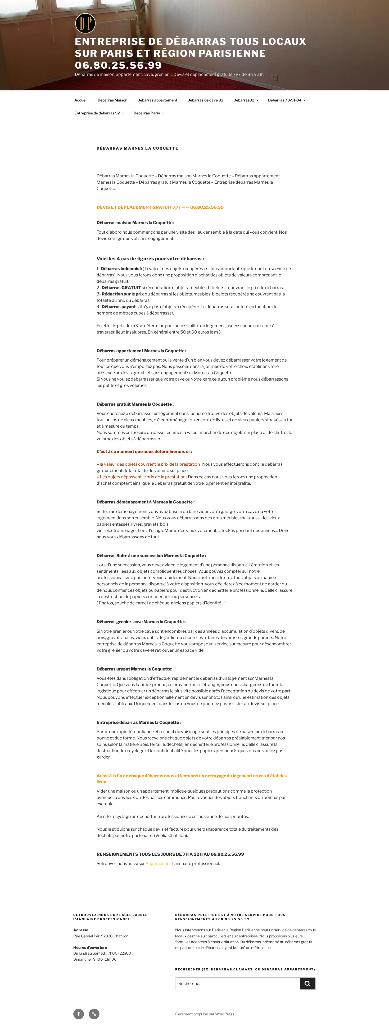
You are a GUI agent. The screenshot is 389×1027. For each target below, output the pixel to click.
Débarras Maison (112, 100)
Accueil (81, 100)
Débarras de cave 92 (205, 100)
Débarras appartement (157, 100)
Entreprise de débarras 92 (97, 113)
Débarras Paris (147, 113)
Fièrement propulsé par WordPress (204, 1014)
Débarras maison (175, 175)
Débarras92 (243, 100)
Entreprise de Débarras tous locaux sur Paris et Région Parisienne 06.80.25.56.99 (191, 53)
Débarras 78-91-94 (284, 100)
